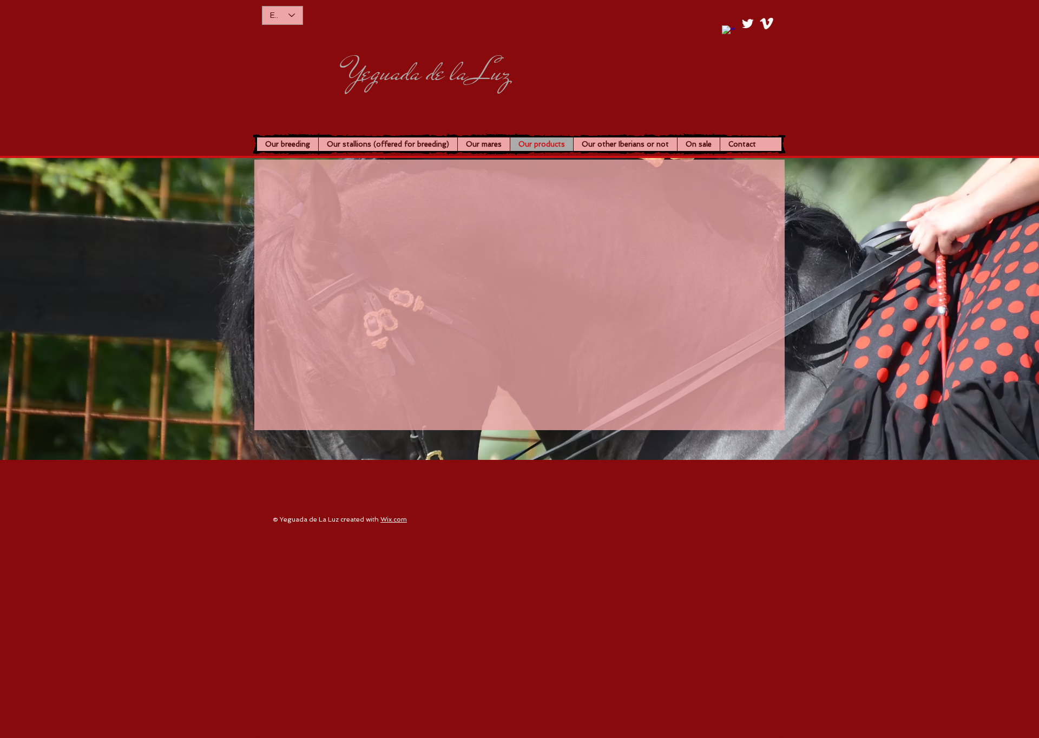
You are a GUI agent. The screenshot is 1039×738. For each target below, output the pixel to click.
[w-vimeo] (766, 23)
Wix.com (393, 519)
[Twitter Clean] (747, 23)
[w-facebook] (728, 32)
